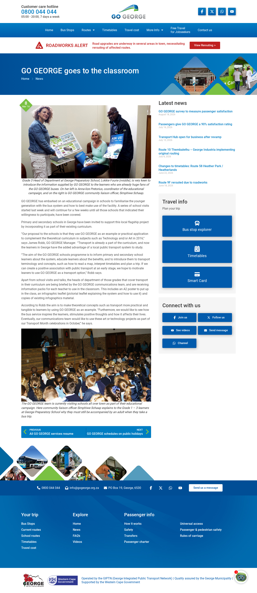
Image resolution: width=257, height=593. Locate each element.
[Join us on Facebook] (202, 11)
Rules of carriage (191, 536)
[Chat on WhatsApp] (222, 11)
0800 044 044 (40, 11)
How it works (132, 523)
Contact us (205, 30)
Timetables (109, 30)
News (76, 530)
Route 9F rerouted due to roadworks (183, 182)
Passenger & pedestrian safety (201, 530)
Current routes (31, 530)
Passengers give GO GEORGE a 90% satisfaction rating (195, 124)
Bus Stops (67, 30)
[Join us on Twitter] (161, 488)
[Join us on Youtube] (232, 11)
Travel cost (132, 30)
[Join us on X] (212, 11)
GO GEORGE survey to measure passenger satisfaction (196, 111)
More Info (153, 30)
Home (49, 30)
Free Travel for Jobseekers (180, 30)
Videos (77, 542)
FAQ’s (76, 536)
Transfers (130, 536)
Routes (86, 30)
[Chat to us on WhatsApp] (171, 488)
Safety (128, 530)
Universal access (191, 523)
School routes (30, 536)
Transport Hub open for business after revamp (190, 137)
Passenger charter (136, 542)
